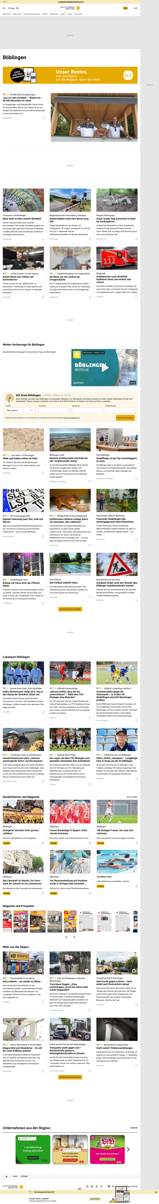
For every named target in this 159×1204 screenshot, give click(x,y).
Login (136, 8)
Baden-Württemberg (32, 14)
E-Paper (11, 8)
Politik (44, 14)
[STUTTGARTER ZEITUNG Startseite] (70, 8)
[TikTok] (97, 1186)
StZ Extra (78, 14)
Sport (63, 14)
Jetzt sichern (95, 1199)
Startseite (7, 14)
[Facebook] (101, 1186)
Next (128, 1149)
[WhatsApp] (92, 1186)
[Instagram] (87, 1186)
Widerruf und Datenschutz (71, 418)
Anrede (8, 406)
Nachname (76, 406)
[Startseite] (7, 1176)
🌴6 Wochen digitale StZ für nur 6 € (71, 2)
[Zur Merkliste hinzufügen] (44, 118)
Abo (125, 8)
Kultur (69, 14)
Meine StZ (17, 14)
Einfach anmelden (125, 418)
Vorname (42, 406)
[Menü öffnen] (4, 8)
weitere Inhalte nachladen (70, 609)
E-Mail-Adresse (110, 406)
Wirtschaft (54, 14)
